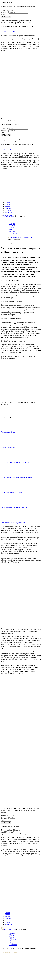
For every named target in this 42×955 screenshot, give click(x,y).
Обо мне (8, 208)
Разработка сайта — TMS (10, 952)
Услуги (7, 202)
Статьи (7, 204)
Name (3, 10)
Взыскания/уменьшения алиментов (14, 507)
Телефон (4, 12)
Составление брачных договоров (13, 523)
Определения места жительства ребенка (15, 462)
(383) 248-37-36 (9, 31)
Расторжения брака (8, 432)
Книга (7, 206)
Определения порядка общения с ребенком (16, 477)
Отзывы (8, 210)
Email (3, 133)
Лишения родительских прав (11, 492)
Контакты (8, 212)
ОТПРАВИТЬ (6, 17)
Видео (7, 917)
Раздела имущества (8, 447)
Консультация (20, 216)
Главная (4, 243)
